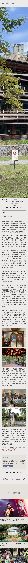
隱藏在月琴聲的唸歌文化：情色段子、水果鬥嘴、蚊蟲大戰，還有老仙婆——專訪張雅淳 (13, 519)
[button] (20, 3)
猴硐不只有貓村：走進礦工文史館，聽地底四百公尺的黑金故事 (13, 544)
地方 (14, 201)
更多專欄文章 (8, 466)
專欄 (17, 201)
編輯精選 (20, 201)
